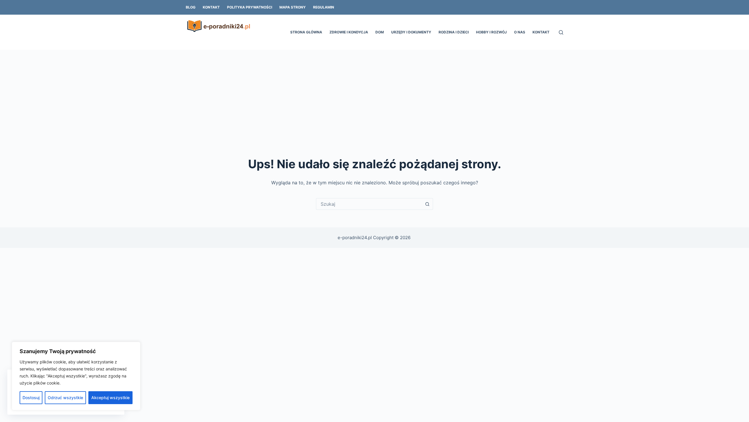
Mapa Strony (292, 7)
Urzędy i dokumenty (411, 32)
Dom (379, 32)
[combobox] (369, 204)
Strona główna (306, 32)
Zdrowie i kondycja (348, 32)
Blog (190, 7)
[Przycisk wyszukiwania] (427, 204)
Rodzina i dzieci (454, 32)
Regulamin (323, 7)
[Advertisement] (374, 94)
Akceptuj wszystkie (110, 397)
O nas (519, 32)
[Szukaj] (561, 32)
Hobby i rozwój (491, 32)
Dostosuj (31, 397)
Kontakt (211, 7)
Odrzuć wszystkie (65, 397)
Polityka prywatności (249, 7)
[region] (76, 376)
